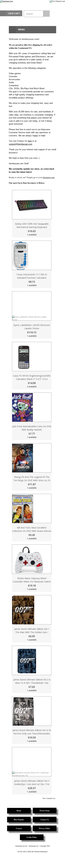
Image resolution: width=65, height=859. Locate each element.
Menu (21, 29)
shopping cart (48, 177)
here (30, 141)
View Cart (14, 13)
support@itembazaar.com (20, 144)
